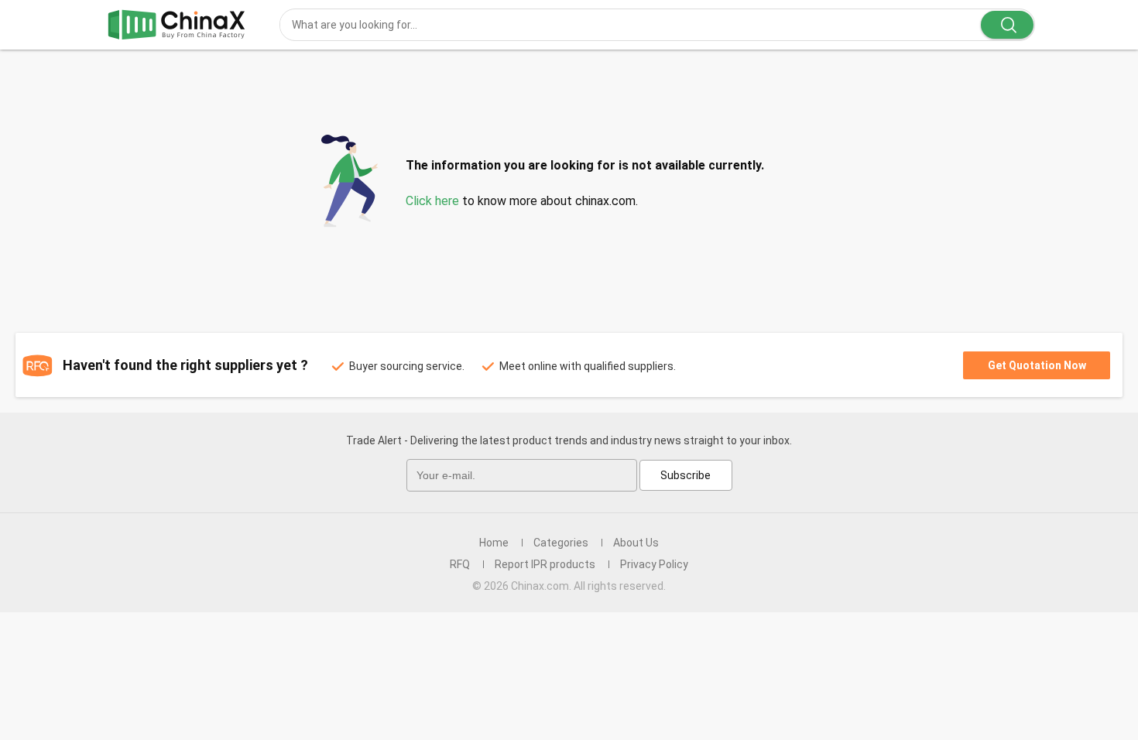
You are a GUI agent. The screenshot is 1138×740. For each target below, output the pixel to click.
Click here (432, 201)
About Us (636, 542)
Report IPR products (545, 564)
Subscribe (685, 475)
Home (494, 542)
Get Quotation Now (1037, 365)
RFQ (460, 564)
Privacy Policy (654, 564)
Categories (560, 542)
